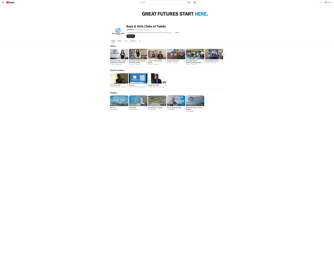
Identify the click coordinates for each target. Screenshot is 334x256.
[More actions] (127, 61)
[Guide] (3, 2)
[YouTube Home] (10, 2)
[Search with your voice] (194, 2)
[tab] (113, 41)
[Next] (223, 54)
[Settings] (321, 2)
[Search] (189, 2)
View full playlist (114, 109)
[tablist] (167, 41)
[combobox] (163, 2)
